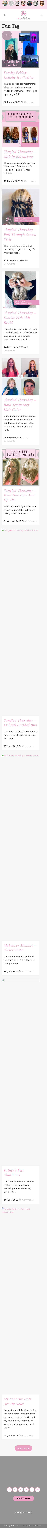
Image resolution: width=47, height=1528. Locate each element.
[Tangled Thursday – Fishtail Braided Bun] (20, 622)
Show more (23, 1448)
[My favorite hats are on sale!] (20, 1300)
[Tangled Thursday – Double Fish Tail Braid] (20, 289)
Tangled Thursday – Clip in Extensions (20, 154)
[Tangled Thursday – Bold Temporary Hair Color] (20, 376)
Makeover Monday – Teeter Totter (20, 947)
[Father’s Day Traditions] (20, 1072)
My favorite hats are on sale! (17, 1401)
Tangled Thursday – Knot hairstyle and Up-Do (20, 495)
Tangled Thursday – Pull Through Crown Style (20, 234)
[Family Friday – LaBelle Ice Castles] (20, 49)
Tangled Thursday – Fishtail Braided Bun (20, 722)
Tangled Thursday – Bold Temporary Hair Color (20, 405)
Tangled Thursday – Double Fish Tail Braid (20, 318)
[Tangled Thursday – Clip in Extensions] (20, 128)
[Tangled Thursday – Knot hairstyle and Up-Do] (20, 467)
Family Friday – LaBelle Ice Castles (19, 75)
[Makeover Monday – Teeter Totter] (20, 847)
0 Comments (29, 102)
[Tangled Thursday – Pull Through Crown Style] (20, 207)
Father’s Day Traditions (14, 1172)
